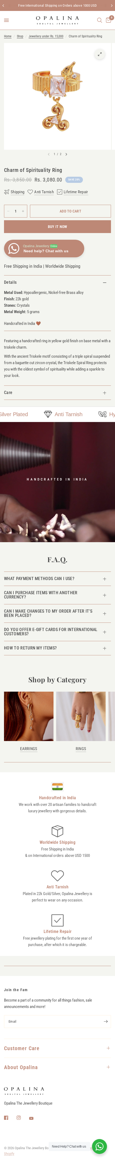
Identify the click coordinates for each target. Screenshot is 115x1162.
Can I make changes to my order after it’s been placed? (48, 613)
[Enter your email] (105, 1021)
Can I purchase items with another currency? (41, 595)
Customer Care (22, 1048)
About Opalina (21, 1067)
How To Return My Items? (30, 648)
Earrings (28, 749)
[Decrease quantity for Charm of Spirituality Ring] (8, 211)
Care (8, 392)
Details (10, 282)
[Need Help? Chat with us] (99, 1146)
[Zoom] (100, 54)
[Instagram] (22, 1118)
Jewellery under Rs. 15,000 (46, 36)
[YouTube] (35, 1118)
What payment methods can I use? (39, 578)
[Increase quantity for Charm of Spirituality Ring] (23, 211)
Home (7, 36)
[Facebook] (10, 1118)
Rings (81, 749)
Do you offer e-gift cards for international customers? (51, 631)
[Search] (99, 20)
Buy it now (57, 226)
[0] (107, 20)
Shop (20, 36)
